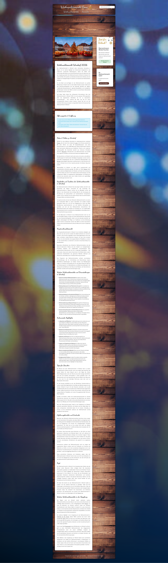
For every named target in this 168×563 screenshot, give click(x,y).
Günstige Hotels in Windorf (105, 61)
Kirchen (59, 161)
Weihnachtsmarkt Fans (74, 7)
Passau (58, 143)
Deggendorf (68, 526)
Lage (76, 143)
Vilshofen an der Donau (63, 516)
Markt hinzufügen (104, 83)
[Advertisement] (92, 25)
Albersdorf (64, 151)
